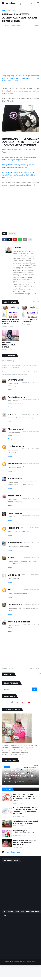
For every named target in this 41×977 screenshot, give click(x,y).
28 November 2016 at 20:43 (30, 481)
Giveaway (12, 10)
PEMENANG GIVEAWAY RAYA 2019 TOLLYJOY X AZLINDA (10, 321)
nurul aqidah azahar (19, 621)
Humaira (12, 414)
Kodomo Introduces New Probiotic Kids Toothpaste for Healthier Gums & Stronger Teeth (25, 797)
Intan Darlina (15, 604)
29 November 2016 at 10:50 (30, 558)
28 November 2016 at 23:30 (30, 515)
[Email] (25, 239)
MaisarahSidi (15, 495)
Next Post (34, 668)
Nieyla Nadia (15, 542)
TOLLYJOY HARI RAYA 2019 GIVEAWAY (29, 320)
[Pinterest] (15, 239)
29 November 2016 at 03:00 (30, 528)
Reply (10, 390)
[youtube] (29, 702)
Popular (7, 789)
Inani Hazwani (15, 513)
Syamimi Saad (16, 379)
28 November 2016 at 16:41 (30, 399)
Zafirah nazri (15, 463)
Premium (15, 961)
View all (36, 302)
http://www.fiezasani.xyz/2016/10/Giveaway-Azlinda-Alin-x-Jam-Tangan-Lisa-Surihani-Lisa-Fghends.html (19, 174)
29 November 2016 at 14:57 (30, 590)
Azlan (11, 557)
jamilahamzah (16, 446)
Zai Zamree (14, 574)
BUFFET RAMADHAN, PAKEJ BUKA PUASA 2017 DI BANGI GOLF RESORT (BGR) (25, 842)
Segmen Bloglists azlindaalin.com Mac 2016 (23, 832)
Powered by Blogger (12, 852)
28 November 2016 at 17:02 (30, 449)
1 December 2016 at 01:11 (31, 604)
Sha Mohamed (16, 429)
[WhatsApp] (20, 239)
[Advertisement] (20, 51)
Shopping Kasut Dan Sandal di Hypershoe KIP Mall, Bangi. (25, 822)
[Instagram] (23, 702)
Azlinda (17, 247)
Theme (34, 961)
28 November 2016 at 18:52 (30, 464)
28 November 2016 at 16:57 (30, 432)
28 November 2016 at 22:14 (30, 498)
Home (4, 10)
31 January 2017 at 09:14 (31, 624)
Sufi (10, 589)
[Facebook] (4, 239)
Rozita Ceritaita (16, 397)
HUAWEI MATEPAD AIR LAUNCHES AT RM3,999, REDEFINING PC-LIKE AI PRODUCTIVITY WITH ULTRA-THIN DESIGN (20, 775)
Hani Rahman (15, 478)
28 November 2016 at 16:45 (30, 414)
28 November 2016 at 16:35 (30, 382)
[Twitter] (9, 239)
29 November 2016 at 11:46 (30, 575)
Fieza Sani (13, 527)
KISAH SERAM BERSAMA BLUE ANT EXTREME (9, 345)
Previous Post (8, 668)
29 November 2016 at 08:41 (30, 543)
